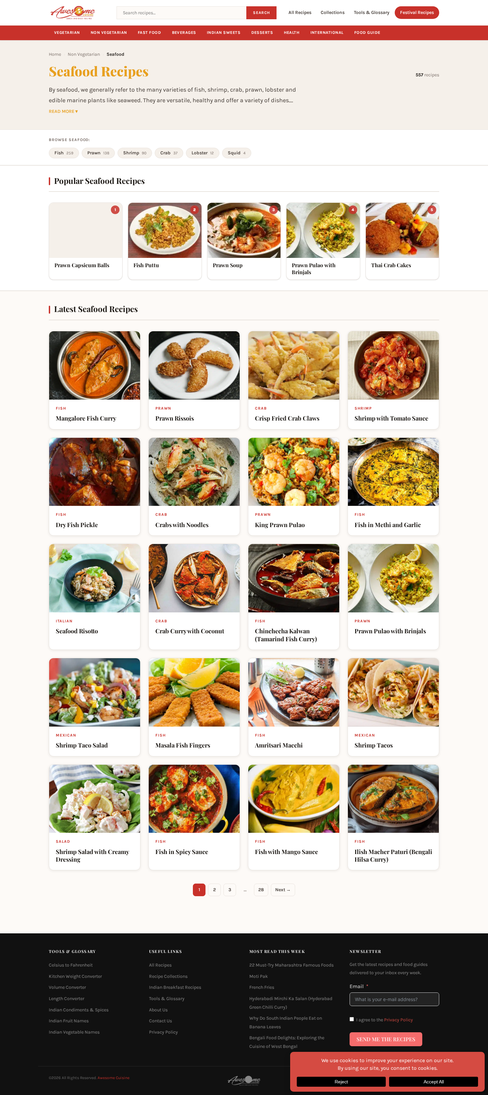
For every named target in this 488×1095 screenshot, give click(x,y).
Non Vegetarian (109, 32)
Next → (283, 890)
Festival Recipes (417, 12)
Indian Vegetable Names (74, 1032)
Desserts (262, 32)
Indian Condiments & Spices (79, 1010)
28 (261, 890)
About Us (158, 1010)
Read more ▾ (63, 111)
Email (357, 986)
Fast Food (149, 32)
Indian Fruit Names (69, 1021)
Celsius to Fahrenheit (71, 965)
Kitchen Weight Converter (75, 976)
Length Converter (66, 998)
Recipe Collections (168, 976)
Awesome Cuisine (113, 1077)
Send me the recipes (386, 1039)
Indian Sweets (224, 32)
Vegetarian (67, 32)
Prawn (98, 153)
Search (261, 12)
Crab (169, 153)
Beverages (184, 32)
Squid (237, 153)
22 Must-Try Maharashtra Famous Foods (291, 965)
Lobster (203, 153)
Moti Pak (258, 976)
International (327, 32)
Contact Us (160, 1021)
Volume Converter (67, 987)
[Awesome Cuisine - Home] (79, 12)
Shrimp (134, 153)
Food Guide (367, 32)
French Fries (261, 987)
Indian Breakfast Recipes (175, 987)
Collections (333, 12)
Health (292, 32)
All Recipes (299, 12)
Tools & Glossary (371, 12)
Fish (63, 153)
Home (55, 54)
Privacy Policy (163, 1032)
